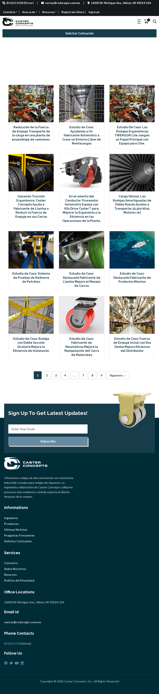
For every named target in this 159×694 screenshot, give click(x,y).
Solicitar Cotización (79, 33)
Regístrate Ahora (72, 12)
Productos (11, 523)
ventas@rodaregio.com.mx (62, 3)
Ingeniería (11, 518)
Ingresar (94, 12)
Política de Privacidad (19, 580)
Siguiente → (118, 375)
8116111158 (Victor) (20, 3)
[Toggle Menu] (139, 22)
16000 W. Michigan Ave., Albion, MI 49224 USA (120, 3)
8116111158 (12, 643)
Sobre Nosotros (15, 569)
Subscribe (48, 441)
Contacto (11, 563)
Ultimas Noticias (15, 529)
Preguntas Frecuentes (19, 535)
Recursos (10, 574)
